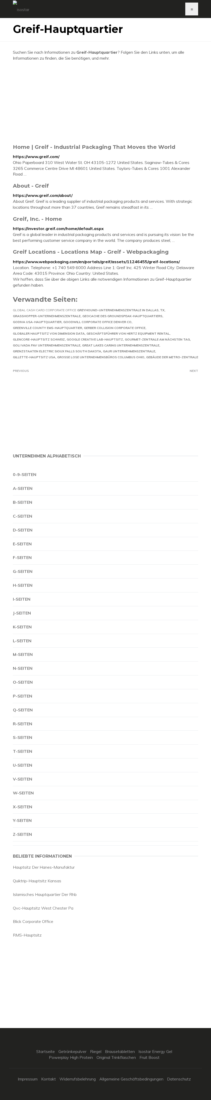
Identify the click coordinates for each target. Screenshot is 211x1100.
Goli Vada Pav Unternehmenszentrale (46, 345)
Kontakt (48, 1078)
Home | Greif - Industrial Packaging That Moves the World (94, 147)
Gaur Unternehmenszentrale (129, 351)
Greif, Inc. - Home (37, 219)
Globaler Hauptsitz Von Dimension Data (49, 333)
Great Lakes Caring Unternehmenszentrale (120, 345)
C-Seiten (22, 516)
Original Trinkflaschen (116, 1057)
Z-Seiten (22, 834)
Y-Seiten (22, 820)
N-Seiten (22, 668)
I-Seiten (21, 599)
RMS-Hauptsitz (27, 935)
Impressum (28, 1078)
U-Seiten (22, 765)
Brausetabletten (120, 1051)
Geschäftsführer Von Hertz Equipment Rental (128, 333)
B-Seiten (22, 502)
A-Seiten (22, 488)
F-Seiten (22, 557)
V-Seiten (22, 779)
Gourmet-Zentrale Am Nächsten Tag (157, 339)
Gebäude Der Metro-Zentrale (172, 357)
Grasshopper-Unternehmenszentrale (47, 316)
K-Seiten (22, 626)
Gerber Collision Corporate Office (114, 328)
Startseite (45, 1051)
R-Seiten (22, 723)
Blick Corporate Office (33, 921)
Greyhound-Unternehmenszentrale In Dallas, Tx (120, 310)
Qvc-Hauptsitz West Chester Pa (43, 908)
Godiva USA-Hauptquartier (37, 322)
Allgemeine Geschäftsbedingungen (131, 1078)
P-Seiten (22, 696)
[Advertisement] (105, 102)
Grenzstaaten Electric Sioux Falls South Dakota (57, 351)
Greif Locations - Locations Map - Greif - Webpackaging (91, 252)
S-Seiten (22, 737)
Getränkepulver (72, 1051)
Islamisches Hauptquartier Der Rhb (45, 894)
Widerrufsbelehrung (77, 1078)
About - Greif (31, 185)
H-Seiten (22, 585)
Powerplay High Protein (71, 1057)
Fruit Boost (149, 1057)
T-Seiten (22, 751)
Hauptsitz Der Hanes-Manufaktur (44, 867)
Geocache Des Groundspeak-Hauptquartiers (122, 316)
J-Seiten (22, 613)
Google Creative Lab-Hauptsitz (95, 339)
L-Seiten (22, 640)
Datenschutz (179, 1078)
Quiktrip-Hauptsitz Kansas (37, 880)
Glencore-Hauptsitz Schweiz (39, 339)
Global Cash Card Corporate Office (44, 310)
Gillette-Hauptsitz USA (34, 357)
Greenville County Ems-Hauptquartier (47, 328)
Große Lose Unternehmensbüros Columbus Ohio (100, 357)
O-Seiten (23, 682)
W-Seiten (23, 792)
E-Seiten (22, 543)
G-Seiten (22, 571)
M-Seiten (23, 654)
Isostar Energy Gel (155, 1051)
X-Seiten (22, 806)
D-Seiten (22, 530)
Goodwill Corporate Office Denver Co (97, 322)
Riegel (95, 1051)
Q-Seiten (23, 709)
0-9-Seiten (24, 474)
